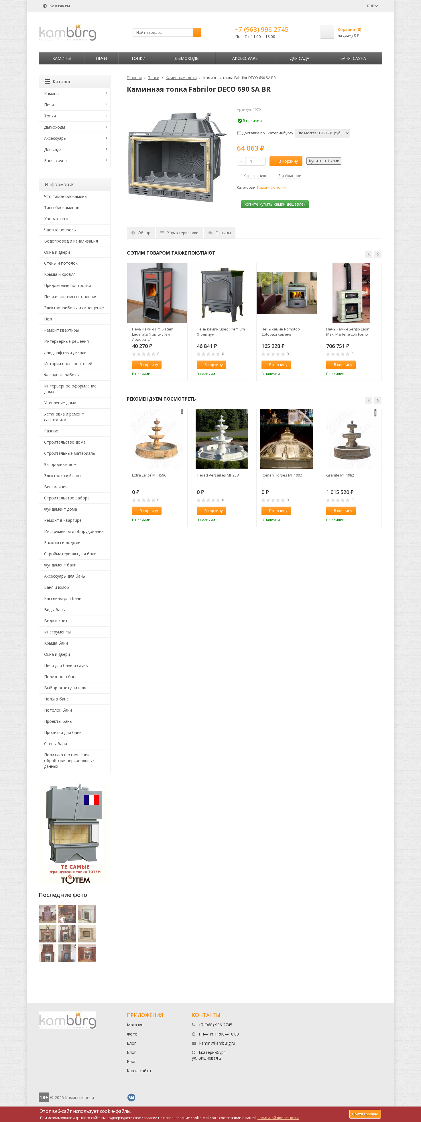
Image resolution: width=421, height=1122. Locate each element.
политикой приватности (278, 1117)
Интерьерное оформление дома (70, 388)
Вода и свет (56, 620)
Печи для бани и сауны (66, 665)
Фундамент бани (60, 565)
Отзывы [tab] (223, 232)
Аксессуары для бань (64, 576)
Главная (134, 77)
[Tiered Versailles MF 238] (222, 439)
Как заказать (57, 218)
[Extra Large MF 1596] (157, 439)
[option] (157, 322)
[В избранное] (180, 365)
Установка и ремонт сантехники (64, 416)
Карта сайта (139, 1070)
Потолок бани (58, 710)
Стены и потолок (61, 263)
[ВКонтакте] (131, 1097)
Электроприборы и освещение (74, 307)
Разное (51, 431)
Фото (132, 1034)
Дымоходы (186, 58)
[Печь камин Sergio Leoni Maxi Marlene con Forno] (351, 293)
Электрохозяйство (62, 475)
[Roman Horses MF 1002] (287, 439)
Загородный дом (60, 464)
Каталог (62, 81)
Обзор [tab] (144, 232)
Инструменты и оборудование (74, 531)
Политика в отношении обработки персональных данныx (69, 760)
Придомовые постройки (67, 285)
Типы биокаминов (61, 207)
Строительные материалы (70, 453)
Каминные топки (181, 77)
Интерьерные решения (66, 341)
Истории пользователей (68, 363)
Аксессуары (245, 58)
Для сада (299, 58)
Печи (101, 58)
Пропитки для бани (63, 732)
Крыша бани (56, 643)
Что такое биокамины (65, 196)
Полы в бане (56, 699)
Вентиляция (56, 486)
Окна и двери (57, 252)
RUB (371, 5)
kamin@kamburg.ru (217, 1043)
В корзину (288, 161)
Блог (131, 1043)
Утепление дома (60, 403)
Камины (61, 58)
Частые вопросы (60, 230)
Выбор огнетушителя (65, 687)
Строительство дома (65, 442)
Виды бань (54, 609)
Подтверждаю (365, 1114)
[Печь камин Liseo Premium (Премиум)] (222, 293)
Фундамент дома (60, 509)
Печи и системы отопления (70, 296)
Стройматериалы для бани (70, 553)
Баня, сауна (353, 58)
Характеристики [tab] (182, 232)
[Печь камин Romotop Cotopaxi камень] (287, 293)
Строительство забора (67, 498)
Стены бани (55, 743)
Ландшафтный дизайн (65, 352)
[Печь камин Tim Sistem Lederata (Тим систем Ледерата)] (157, 293)
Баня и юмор (56, 587)
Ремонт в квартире (63, 520)
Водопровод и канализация (71, 241)
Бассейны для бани (62, 598)
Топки (138, 58)
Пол (48, 319)
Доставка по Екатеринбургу (267, 132)
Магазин (135, 1024)
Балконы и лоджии (62, 542)
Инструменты (57, 632)
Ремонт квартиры (61, 330)
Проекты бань (58, 721)
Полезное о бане (61, 676)
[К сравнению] (171, 365)
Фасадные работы (62, 374)
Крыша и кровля (60, 274)
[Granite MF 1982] (351, 439)
